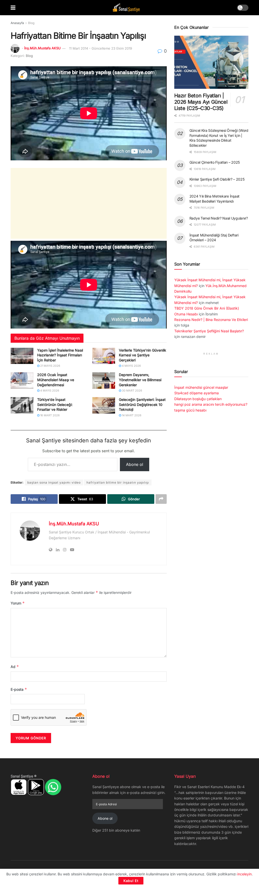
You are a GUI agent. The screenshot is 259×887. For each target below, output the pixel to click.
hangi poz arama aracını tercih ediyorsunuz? (210, 404)
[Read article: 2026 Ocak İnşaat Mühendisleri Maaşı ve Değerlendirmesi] (22, 380)
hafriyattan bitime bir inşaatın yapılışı (118, 482)
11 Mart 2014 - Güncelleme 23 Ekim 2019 (100, 48)
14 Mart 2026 (131, 415)
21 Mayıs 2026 (49, 365)
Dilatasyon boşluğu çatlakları (198, 399)
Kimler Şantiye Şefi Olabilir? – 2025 (217, 179)
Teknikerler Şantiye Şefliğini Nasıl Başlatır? (209, 331)
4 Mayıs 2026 (131, 365)
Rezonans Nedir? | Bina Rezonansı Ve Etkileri (211, 319)
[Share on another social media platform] (161, 499)
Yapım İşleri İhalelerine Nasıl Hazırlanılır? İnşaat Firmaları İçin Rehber (60, 355)
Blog (31, 23)
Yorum (18, 603)
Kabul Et (130, 881)
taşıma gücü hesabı (190, 410)
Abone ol (134, 464)
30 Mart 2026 (131, 390)
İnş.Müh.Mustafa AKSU (42, 48)
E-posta (19, 689)
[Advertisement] (89, 203)
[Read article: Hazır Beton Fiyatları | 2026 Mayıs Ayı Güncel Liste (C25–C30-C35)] (211, 62)
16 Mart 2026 (49, 415)
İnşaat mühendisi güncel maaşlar (201, 387)
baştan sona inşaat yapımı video (54, 482)
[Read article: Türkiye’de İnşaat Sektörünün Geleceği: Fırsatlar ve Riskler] (22, 405)
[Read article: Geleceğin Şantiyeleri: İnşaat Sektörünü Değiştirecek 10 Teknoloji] (103, 405)
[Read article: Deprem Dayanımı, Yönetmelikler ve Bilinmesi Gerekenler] (103, 380)
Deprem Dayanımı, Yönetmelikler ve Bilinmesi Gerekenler (140, 380)
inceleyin (244, 874)
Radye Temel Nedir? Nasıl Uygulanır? (218, 218)
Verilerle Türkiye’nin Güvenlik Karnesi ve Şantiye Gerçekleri (142, 355)
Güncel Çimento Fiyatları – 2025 (214, 162)
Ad (15, 666)
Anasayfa (17, 23)
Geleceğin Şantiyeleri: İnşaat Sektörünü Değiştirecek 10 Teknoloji (142, 404)
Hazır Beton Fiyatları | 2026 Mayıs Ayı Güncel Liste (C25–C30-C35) (201, 102)
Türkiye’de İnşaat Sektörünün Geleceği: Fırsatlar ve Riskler (55, 404)
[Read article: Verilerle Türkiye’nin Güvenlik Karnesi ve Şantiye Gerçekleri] (103, 356)
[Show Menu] (13, 7)
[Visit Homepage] (126, 7)
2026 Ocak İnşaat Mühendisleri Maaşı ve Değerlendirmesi (55, 380)
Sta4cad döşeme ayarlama (196, 393)
